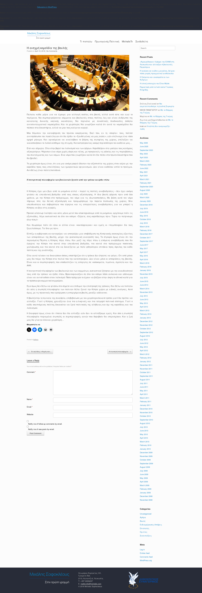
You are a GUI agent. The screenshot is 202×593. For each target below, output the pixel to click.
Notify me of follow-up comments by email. (45, 424)
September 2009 (146, 463)
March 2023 (144, 161)
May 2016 (144, 255)
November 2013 (146, 292)
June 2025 (144, 146)
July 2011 (144, 383)
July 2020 (144, 193)
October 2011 (145, 372)
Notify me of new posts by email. (41, 429)
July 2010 (144, 427)
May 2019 (144, 215)
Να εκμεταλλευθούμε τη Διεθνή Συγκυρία (157, 105)
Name (30, 399)
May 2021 (144, 172)
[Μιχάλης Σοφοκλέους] (39, 35)
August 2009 (145, 467)
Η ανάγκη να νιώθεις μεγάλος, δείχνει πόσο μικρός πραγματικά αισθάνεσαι (157, 72)
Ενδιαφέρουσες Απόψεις (151, 524)
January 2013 (145, 317)
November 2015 (146, 274)
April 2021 (144, 175)
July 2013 (144, 296)
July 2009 (144, 470)
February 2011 (145, 401)
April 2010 (144, 438)
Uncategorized (145, 513)
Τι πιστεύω (86, 41)
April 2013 (144, 306)
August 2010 (145, 423)
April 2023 (144, 157)
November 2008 (146, 500)
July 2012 (144, 339)
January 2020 (145, 201)
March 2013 (144, 310)
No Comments (51, 51)
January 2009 (145, 492)
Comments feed (146, 556)
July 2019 (144, 208)
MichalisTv (127, 41)
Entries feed (145, 553)
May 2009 (144, 478)
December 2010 (146, 408)
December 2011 (146, 365)
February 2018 (145, 230)
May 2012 (144, 347)
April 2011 (144, 394)
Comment (31, 372)
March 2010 (144, 441)
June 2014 (144, 285)
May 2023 (144, 153)
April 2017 (144, 252)
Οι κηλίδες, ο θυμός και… (40, 351)
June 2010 (144, 430)
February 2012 (145, 357)
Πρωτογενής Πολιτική (107, 41)
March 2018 (144, 226)
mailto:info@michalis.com (91, 583)
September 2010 (146, 419)
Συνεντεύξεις (146, 535)
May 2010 (144, 434)
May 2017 (144, 248)
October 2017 (145, 237)
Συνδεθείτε (141, 41)
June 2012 (144, 343)
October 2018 (145, 219)
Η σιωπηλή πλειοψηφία (120, 351)
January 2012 (145, 361)
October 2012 (145, 328)
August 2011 (145, 379)
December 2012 (146, 321)
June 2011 (144, 387)
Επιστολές (144, 528)
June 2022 (144, 168)
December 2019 (146, 204)
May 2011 (144, 390)
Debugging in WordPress (47, 7)
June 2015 (144, 281)
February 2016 (145, 266)
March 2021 (144, 179)
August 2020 (145, 190)
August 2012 (145, 336)
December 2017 (146, 233)
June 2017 (144, 244)
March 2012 (144, 354)
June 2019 (144, 212)
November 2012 (146, 325)
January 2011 (145, 405)
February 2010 (145, 445)
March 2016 (144, 263)
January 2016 (145, 270)
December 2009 (146, 452)
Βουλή (142, 521)
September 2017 (146, 241)
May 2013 (144, 303)
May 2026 (144, 142)
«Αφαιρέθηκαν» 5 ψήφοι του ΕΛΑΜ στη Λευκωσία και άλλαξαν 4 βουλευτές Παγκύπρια (157, 64)
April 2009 (144, 481)
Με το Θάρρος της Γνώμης (161, 116)
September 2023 (146, 150)
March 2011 (144, 398)
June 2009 (144, 474)
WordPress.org (146, 560)
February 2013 (145, 314)
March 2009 (144, 485)
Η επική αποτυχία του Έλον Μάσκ (155, 83)
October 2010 (145, 416)
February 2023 (145, 164)
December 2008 (146, 496)
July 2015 (144, 277)
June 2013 (144, 299)
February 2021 (145, 182)
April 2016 (144, 259)
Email (30, 406)
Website (30, 414)
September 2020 (146, 186)
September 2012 (146, 332)
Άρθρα (35, 339)
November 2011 (146, 368)
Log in (142, 549)
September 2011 (146, 376)
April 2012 (144, 350)
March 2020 (144, 197)
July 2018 (144, 223)
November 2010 (146, 412)
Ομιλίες (143, 532)
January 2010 (145, 449)
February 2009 (145, 489)
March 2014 (144, 288)
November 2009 (146, 456)
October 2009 (145, 459)
